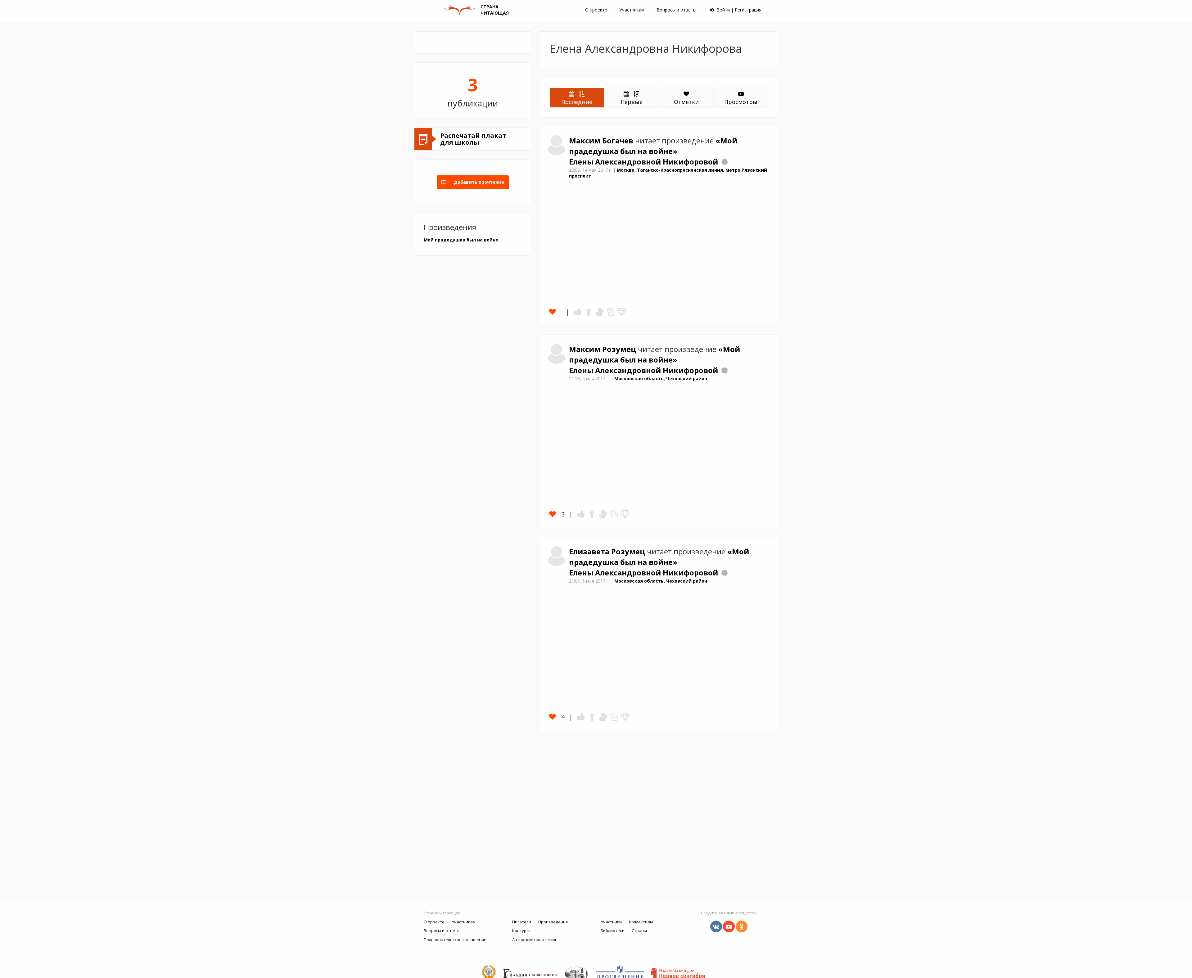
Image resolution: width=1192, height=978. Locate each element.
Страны (639, 930)
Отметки (686, 102)
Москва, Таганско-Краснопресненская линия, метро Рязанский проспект (668, 173)
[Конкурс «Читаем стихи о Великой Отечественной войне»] (724, 162)
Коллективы (641, 922)
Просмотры (740, 102)
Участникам (631, 10)
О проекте (596, 10)
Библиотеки (613, 930)
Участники (611, 922)
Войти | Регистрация (738, 10)
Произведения (553, 922)
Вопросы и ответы (676, 10)
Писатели (521, 922)
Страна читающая (442, 913)
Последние (576, 102)
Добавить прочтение (477, 182)
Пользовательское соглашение (455, 939)
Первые (632, 102)
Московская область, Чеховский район (660, 378)
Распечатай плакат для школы (473, 138)
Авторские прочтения (534, 939)
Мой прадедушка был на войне (461, 240)
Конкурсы (521, 930)
